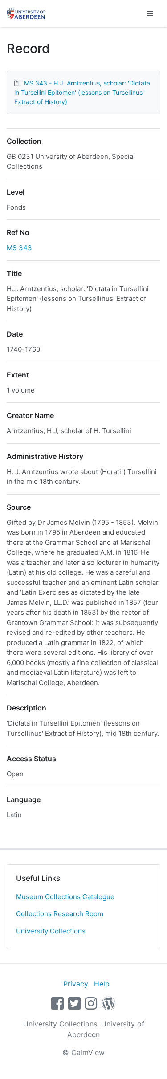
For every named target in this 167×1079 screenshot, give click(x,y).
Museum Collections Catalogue (65, 896)
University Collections (51, 931)
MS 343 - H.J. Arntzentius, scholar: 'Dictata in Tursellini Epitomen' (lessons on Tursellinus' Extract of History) (82, 92)
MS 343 (19, 247)
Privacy (75, 983)
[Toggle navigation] (150, 13)
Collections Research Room (59, 913)
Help (102, 983)
